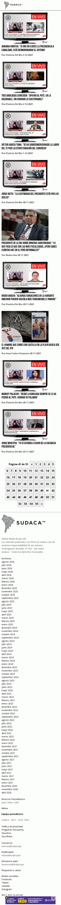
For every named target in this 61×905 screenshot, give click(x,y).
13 (41, 471)
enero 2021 (7, 782)
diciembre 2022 (9, 706)
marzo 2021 (8, 776)
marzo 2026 (8, 578)
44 (13, 497)
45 (19, 497)
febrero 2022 (8, 739)
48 (36, 497)
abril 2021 (6, 772)
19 (24, 477)
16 (8, 477)
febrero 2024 (8, 660)
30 (36, 484)
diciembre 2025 (9, 588)
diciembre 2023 (9, 667)
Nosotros (6, 833)
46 (24, 497)
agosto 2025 (8, 601)
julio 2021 (6, 762)
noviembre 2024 (10, 630)
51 (53, 497)
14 (47, 471)
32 (47, 484)
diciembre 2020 (9, 785)
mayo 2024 (7, 650)
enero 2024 (7, 663)
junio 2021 (7, 766)
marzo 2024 (8, 657)
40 (41, 490)
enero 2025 (7, 624)
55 (36, 503)
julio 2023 (6, 683)
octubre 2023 (8, 673)
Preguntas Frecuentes (13, 829)
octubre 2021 (8, 752)
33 (53, 484)
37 (24, 490)
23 (47, 477)
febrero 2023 (8, 700)
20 (30, 477)
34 (8, 490)
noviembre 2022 (10, 710)
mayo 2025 (7, 611)
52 (19, 503)
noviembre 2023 (10, 670)
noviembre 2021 (10, 749)
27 (19, 484)
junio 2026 (7, 568)
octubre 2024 (8, 634)
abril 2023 (6, 693)
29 (30, 484)
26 (13, 484)
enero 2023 (7, 703)
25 (8, 484)
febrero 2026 (8, 581)
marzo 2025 (8, 617)
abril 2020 (6, 792)
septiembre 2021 (10, 756)
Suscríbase (7, 836)
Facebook (7, 879)
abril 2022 (6, 733)
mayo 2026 (7, 571)
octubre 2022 (8, 713)
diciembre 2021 (9, 746)
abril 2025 (6, 614)
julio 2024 (6, 644)
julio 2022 (6, 723)
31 (41, 484)
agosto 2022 (8, 720)
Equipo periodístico (12, 814)
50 (47, 497)
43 (8, 497)
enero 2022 (7, 743)
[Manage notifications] (53, 898)
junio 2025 (7, 607)
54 (31, 503)
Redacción (11, 255)
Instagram (7, 889)
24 (53, 477)
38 (30, 490)
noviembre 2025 (10, 591)
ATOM (19, 895)
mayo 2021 (7, 769)
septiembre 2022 (10, 716)
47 (30, 497)
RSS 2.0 (11, 895)
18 (19, 477)
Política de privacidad (12, 826)
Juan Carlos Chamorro (17, 353)
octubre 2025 (8, 594)
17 (13, 477)
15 (53, 471)
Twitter (5, 882)
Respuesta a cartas (11, 870)
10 (24, 471)
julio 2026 (6, 565)
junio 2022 (7, 726)
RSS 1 (5, 895)
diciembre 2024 (9, 627)
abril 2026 (6, 574)
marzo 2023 (8, 696)
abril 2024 (6, 654)
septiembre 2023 (10, 677)
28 (24, 484)
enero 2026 (7, 584)
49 (41, 497)
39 (36, 490)
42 (53, 490)
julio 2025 (6, 604)
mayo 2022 (7, 729)
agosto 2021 (8, 759)
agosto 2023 (8, 680)
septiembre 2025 (10, 598)
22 (41, 477)
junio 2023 (7, 687)
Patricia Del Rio (14, 55)
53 (25, 503)
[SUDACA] (13, 5)
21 (36, 477)
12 (36, 471)
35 (13, 490)
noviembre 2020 (10, 789)
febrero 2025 (8, 621)
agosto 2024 (8, 640)
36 (19, 490)
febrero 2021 (8, 779)
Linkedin (6, 885)
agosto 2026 (8, 561)
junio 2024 (7, 647)
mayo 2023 (7, 690)
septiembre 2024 (10, 637)
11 (30, 471)
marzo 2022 (8, 736)
